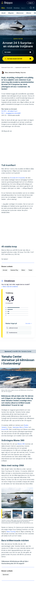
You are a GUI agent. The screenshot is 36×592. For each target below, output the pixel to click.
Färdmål (9, 8)
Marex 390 (21, 444)
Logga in (30, 2)
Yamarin (4, 427)
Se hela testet (14, 59)
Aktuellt (3, 13)
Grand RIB (4, 429)
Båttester (28, 13)
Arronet (5, 270)
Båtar (3, 8)
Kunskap (17, 8)
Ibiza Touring (11, 531)
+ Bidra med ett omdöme (9, 286)
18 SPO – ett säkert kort (9, 111)
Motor (23, 270)
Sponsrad (5, 574)
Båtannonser (20, 13)
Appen (23, 8)
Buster (26, 425)
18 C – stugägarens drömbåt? (11, 113)
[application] (18, 25)
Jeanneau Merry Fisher (20, 427)
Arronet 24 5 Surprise (17, 178)
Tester (30, 270)
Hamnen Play (14, 270)
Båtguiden (11, 13)
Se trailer (8, 52)
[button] (32, 497)
